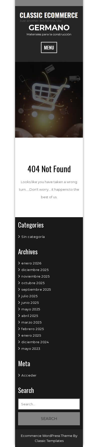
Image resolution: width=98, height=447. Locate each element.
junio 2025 (30, 303)
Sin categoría (33, 237)
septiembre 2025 (36, 289)
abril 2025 (29, 316)
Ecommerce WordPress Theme (47, 436)
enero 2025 (31, 335)
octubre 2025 (32, 283)
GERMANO (49, 27)
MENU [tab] (49, 47)
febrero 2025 (32, 329)
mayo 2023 (30, 348)
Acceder (29, 375)
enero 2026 (31, 263)
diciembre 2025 (34, 270)
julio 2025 (29, 296)
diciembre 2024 (35, 342)
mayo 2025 (30, 309)
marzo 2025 (31, 322)
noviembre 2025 (35, 276)
